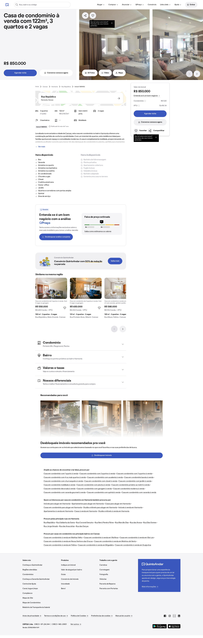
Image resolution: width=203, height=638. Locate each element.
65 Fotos (91, 73)
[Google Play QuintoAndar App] (159, 626)
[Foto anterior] (39, 288)
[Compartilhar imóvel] (85, 15)
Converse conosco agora (57, 73)
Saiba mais (115, 261)
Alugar (99, 5)
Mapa (120, 73)
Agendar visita (20, 73)
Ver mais (41, 147)
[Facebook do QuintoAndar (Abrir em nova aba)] (165, 615)
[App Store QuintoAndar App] (174, 626)
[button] (80, 344)
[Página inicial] (7, 4)
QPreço (138, 5)
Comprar (112, 5)
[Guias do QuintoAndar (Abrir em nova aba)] (174, 615)
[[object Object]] (112, 23)
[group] (51, 299)
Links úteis (164, 5)
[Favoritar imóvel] (93, 15)
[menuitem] (101, 5)
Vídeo (106, 73)
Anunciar (125, 5)
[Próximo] (197, 74)
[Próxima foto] (63, 288)
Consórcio (152, 5)
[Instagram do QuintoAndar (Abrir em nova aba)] (169, 615)
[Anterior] (189, 74)
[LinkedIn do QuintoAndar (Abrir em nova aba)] (179, 615)
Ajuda (176, 5)
